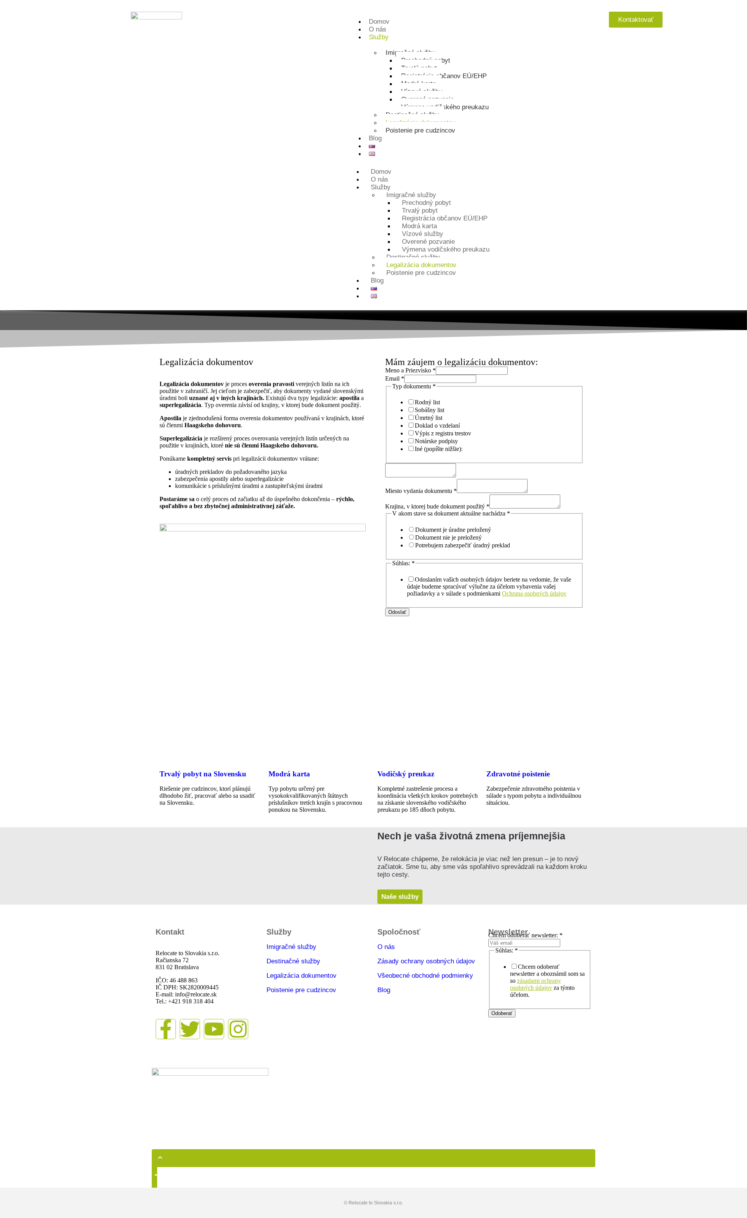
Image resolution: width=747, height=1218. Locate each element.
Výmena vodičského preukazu (445, 107)
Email (394, 378)
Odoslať (397, 612)
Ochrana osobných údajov (534, 593)
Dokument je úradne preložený (453, 529)
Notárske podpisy (436, 441)
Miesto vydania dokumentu (421, 491)
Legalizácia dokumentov (302, 975)
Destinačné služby (293, 961)
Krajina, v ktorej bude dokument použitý (437, 506)
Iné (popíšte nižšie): (439, 449)
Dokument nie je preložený (448, 537)
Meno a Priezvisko (410, 370)
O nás (386, 947)
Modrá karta (289, 774)
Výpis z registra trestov (443, 433)
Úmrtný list (428, 417)
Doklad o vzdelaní (437, 425)
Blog (383, 990)
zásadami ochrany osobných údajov (535, 984)
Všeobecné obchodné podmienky (425, 975)
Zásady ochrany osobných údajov (426, 961)
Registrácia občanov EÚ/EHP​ (444, 76)
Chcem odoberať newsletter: (525, 935)
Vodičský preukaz (405, 774)
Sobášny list (429, 410)
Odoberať (501, 1013)
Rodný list (427, 402)
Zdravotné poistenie (518, 774)
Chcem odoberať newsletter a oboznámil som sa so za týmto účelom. (547, 980)
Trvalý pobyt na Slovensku (203, 774)
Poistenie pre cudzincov (420, 130)
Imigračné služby (291, 947)
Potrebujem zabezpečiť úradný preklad (462, 545)
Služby (379, 37)
